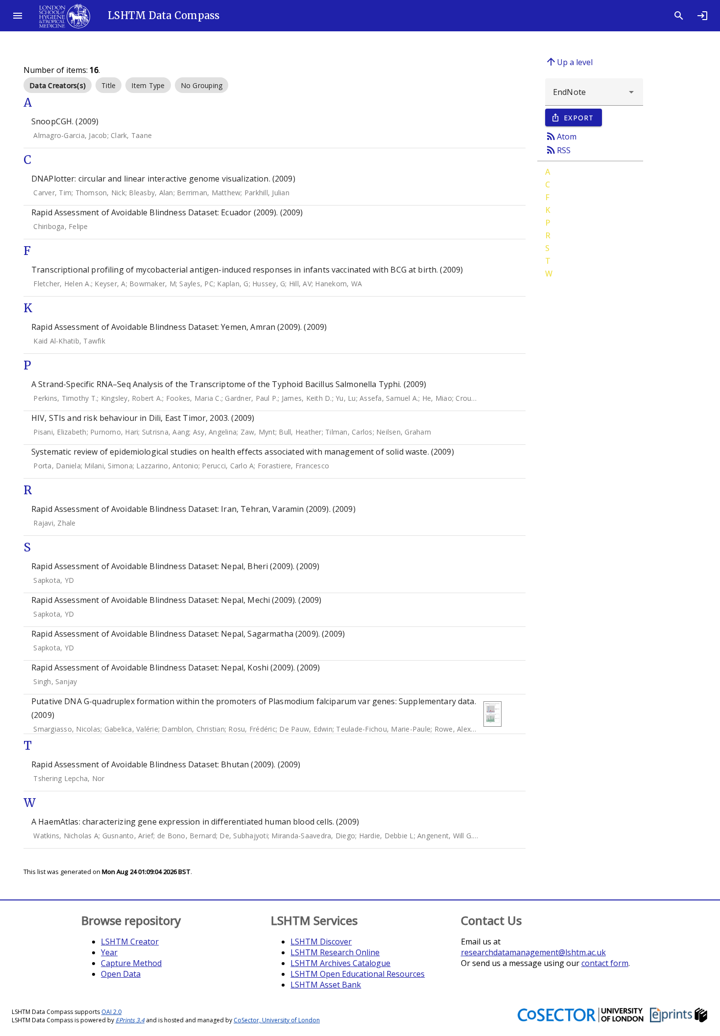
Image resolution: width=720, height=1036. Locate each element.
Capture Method (131, 963)
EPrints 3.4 (130, 1020)
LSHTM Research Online (335, 952)
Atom (560, 136)
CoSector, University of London (277, 1020)
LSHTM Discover (321, 941)
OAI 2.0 (111, 1012)
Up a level (569, 62)
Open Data (121, 973)
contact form (604, 963)
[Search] (679, 15)
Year (109, 952)
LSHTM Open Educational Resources (357, 973)
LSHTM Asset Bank (325, 984)
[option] (58, 85)
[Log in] (702, 15)
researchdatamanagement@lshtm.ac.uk (533, 952)
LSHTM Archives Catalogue (340, 963)
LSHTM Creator (130, 941)
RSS (558, 150)
